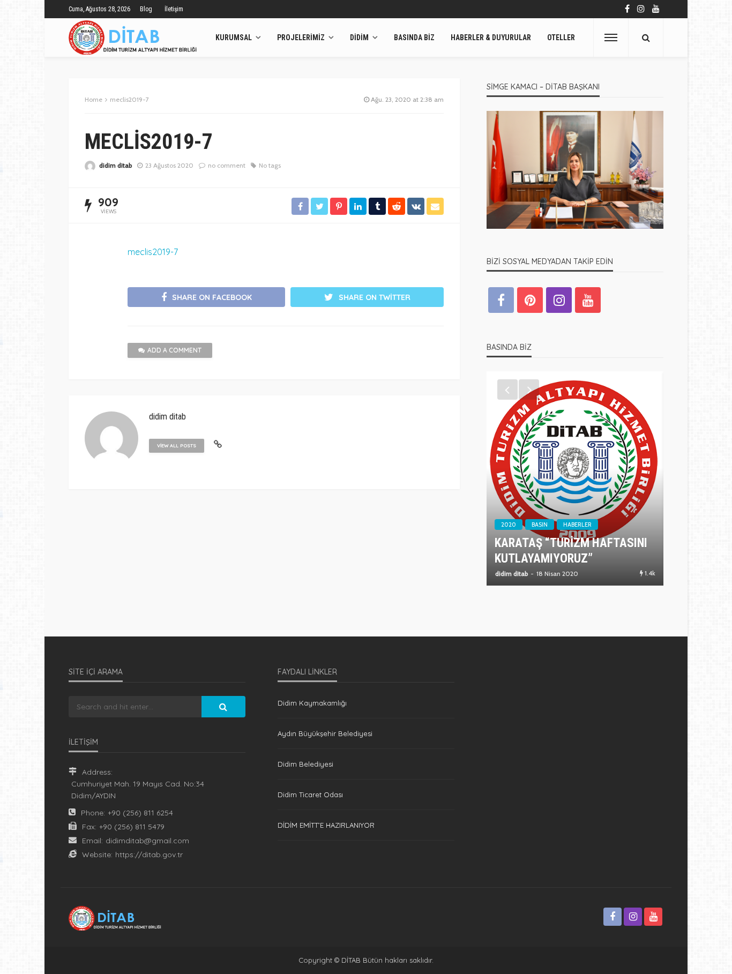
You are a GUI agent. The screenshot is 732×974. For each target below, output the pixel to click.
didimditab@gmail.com (147, 840)
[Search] (646, 37)
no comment (226, 165)
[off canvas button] (610, 37)
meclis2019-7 (153, 251)
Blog (146, 9)
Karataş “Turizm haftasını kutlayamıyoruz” (571, 551)
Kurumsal (233, 37)
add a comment (174, 350)
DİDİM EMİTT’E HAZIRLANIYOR (326, 825)
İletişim (174, 9)
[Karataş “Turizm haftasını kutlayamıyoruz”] (575, 478)
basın (540, 524)
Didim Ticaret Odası (310, 794)
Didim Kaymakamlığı (312, 703)
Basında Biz (414, 37)
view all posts (176, 445)
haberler (577, 524)
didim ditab (115, 165)
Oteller (561, 37)
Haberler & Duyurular (491, 37)
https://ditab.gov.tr (149, 854)
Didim (359, 37)
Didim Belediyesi (305, 764)
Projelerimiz (301, 37)
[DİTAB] (135, 37)
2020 (508, 524)
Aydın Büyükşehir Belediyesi (325, 733)
